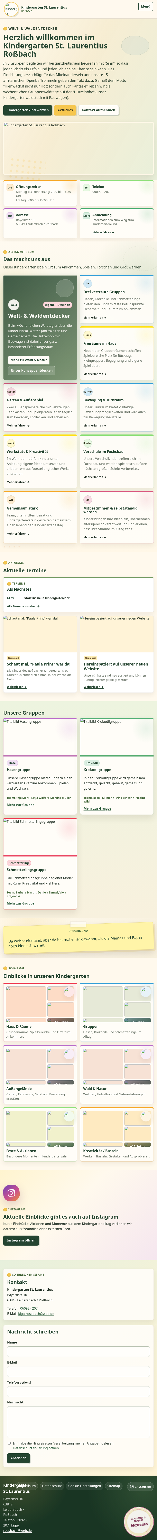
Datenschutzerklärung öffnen (36, 1448)
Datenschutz (52, 1486)
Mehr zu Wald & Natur (29, 360)
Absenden (18, 1458)
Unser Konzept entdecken (32, 370)
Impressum (27, 1486)
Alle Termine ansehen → (23, 606)
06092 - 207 (29, 1308)
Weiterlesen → (17, 687)
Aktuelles (65, 110)
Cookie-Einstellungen (84, 1486)
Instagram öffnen (21, 1240)
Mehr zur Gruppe (20, 805)
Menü (145, 6)
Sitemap (113, 1486)
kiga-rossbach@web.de (36, 1313)
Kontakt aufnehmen (98, 110)
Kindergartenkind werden (28, 110)
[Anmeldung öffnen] (117, 223)
